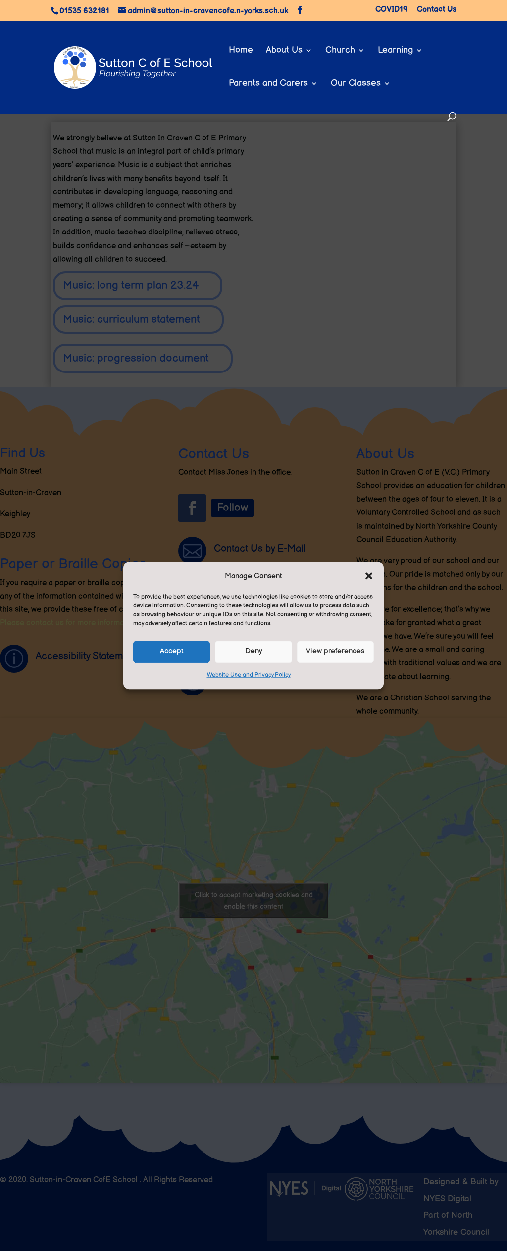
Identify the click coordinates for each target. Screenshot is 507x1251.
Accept (172, 651)
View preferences (335, 651)
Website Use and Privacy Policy (249, 675)
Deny (253, 651)
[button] (369, 576)
